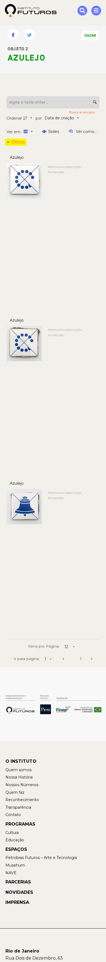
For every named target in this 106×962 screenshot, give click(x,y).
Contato (13, 815)
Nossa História (19, 777)
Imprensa (17, 902)
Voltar (90, 35)
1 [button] (81, 658)
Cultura (12, 833)
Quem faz (14, 792)
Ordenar (14, 118)
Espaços (16, 849)
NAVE (11, 873)
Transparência (18, 807)
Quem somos (18, 770)
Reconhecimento (22, 800)
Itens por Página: (44, 646)
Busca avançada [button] (82, 112)
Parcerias (18, 882)
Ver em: (14, 131)
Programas (20, 824)
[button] (63, 659)
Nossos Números (21, 785)
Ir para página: (27, 658)
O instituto (20, 761)
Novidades (19, 892)
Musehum (15, 865)
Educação (14, 840)
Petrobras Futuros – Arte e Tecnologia (41, 858)
